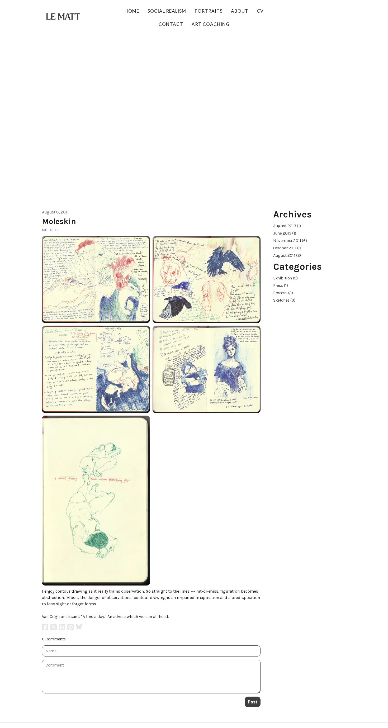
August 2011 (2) (287, 255)
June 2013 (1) (284, 233)
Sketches (50, 230)
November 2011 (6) (290, 240)
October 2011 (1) (287, 247)
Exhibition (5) (285, 277)
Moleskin (59, 221)
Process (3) (283, 292)
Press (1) (280, 285)
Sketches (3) (284, 300)
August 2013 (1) (287, 225)
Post (252, 702)
